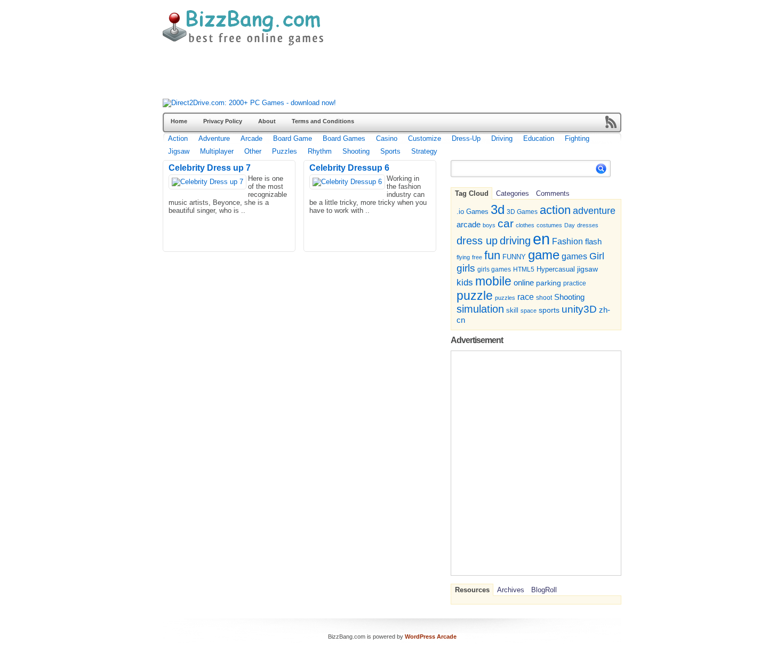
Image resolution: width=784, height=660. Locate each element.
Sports (390, 151)
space (529, 310)
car (506, 223)
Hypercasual (556, 269)
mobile (493, 281)
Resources (472, 590)
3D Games (522, 211)
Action (178, 138)
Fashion (567, 241)
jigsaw (587, 269)
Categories (512, 193)
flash (593, 241)
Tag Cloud (472, 193)
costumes (549, 225)
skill (512, 310)
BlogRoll (544, 590)
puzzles (505, 298)
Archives (510, 590)
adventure (594, 210)
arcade (469, 224)
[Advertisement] (357, 75)
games (574, 256)
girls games (494, 269)
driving (515, 240)
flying (463, 257)
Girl (596, 255)
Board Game (292, 138)
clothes (525, 225)
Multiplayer (217, 151)
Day (569, 225)
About (267, 121)
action (555, 210)
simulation (480, 309)
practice (574, 283)
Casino (386, 138)
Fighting (577, 138)
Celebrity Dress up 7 (210, 167)
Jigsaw (178, 151)
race (525, 296)
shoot (544, 297)
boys (489, 225)
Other (252, 151)
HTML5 (523, 269)
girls (466, 268)
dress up (477, 240)
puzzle (475, 296)
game (543, 255)
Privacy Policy (222, 121)
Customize (424, 138)
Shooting (356, 151)
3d (498, 209)
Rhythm (320, 151)
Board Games (344, 138)
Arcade (251, 138)
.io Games (473, 212)
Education (538, 138)
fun (492, 255)
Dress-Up (466, 138)
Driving (502, 138)
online (524, 283)
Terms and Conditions (323, 121)
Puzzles (284, 151)
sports (549, 310)
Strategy (424, 151)
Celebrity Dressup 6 (349, 167)
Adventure (214, 138)
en (541, 239)
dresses (587, 225)
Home (179, 121)
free (477, 257)
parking (548, 283)
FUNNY (514, 257)
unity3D (579, 309)
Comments (553, 193)
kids (465, 282)
